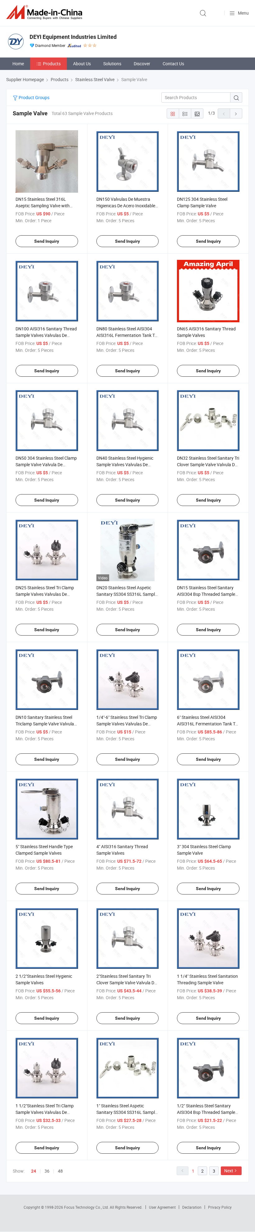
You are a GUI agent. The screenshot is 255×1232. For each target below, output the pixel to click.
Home (18, 64)
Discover (142, 64)
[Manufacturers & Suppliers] (45, 12)
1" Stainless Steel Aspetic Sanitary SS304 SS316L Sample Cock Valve (126, 1112)
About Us (82, 64)
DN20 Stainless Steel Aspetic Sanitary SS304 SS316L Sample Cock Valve (126, 594)
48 (60, 1171)
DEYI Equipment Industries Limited (73, 37)
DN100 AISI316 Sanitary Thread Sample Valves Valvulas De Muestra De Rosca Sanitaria (46, 335)
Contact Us (173, 64)
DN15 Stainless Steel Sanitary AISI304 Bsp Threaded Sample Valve (206, 594)
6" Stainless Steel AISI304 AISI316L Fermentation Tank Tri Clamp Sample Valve (207, 723)
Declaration (192, 1207)
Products (52, 64)
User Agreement (162, 1207)
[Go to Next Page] (236, 113)
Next (228, 1171)
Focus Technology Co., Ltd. (87, 1207)
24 (33, 1171)
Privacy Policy (220, 1207)
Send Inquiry (46, 241)
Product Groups (33, 97)
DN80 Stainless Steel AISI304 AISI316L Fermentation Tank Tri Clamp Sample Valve (126, 335)
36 (46, 1171)
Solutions (112, 64)
